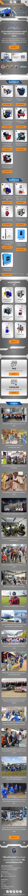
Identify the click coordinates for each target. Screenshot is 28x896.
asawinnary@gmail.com (9, 876)
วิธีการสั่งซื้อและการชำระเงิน (7, 886)
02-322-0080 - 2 (7, 874)
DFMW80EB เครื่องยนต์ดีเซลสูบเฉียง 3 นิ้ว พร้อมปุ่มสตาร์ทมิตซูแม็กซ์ (7, 122)
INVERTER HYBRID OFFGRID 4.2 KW (21, 244)
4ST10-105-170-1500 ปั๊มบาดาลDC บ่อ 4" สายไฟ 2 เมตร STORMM (7, 243)
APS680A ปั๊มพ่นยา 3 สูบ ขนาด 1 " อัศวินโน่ (7, 99)
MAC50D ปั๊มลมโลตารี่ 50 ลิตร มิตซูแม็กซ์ (21, 122)
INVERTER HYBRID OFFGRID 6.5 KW (7, 269)
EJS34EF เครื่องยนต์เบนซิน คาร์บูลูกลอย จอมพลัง (7, 198)
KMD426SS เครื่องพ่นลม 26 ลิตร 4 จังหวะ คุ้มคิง (7, 219)
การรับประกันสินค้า (5, 888)
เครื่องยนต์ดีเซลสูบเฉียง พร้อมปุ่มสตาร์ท (21, 99)
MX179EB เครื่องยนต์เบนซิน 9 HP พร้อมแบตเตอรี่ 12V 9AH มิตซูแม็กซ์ (7, 146)
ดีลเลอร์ (3, 882)
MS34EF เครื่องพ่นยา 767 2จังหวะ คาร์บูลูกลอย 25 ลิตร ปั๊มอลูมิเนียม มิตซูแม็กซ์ (21, 199)
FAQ (2, 883)
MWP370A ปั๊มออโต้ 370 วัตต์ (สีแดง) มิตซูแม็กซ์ (7, 166)
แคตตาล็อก (3, 885)
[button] (2, 11)
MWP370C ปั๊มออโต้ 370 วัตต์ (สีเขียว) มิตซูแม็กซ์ (21, 144)
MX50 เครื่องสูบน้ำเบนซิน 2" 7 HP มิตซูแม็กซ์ (21, 219)
